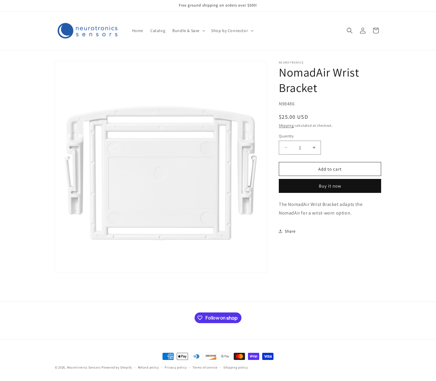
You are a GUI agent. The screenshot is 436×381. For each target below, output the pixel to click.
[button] (188, 30)
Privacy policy (176, 367)
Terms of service (204, 367)
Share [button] (290, 231)
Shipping (286, 125)
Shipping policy (235, 367)
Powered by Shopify (116, 367)
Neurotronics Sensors (84, 367)
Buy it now (330, 185)
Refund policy (148, 367)
